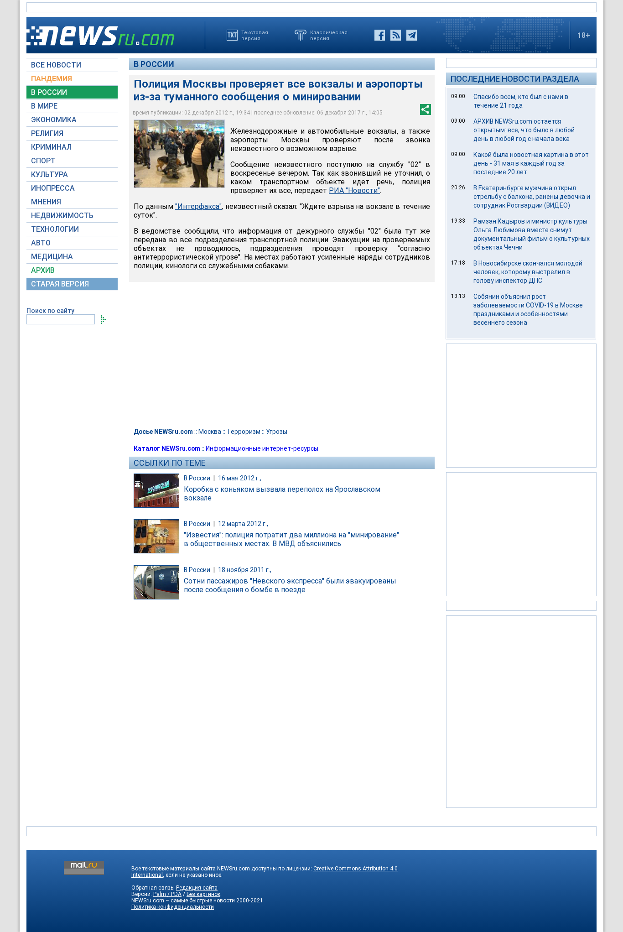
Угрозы (276, 431)
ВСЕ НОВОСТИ (56, 65)
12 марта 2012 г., (243, 523)
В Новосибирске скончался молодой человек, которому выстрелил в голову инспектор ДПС (527, 272)
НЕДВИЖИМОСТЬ (62, 215)
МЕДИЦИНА (52, 256)
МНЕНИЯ (46, 202)
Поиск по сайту (50, 310)
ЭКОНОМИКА (54, 119)
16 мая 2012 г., (239, 478)
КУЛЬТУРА (49, 174)
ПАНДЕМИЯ (51, 78)
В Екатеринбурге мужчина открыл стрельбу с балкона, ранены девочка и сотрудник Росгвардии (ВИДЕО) (531, 196)
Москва (209, 431)
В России (154, 64)
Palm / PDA (167, 894)
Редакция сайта (197, 888)
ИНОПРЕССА (53, 188)
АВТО (41, 243)
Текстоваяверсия (254, 35)
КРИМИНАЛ (51, 147)
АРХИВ (43, 270)
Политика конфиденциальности (172, 907)
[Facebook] (379, 35)
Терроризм (243, 431)
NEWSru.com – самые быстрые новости (183, 900)
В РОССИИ (49, 92)
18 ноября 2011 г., (244, 569)
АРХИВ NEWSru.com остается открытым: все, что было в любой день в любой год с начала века (524, 130)
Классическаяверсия (329, 35)
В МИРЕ (44, 106)
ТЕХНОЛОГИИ (55, 229)
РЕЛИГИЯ (47, 133)
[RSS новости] (395, 35)
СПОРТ (43, 160)
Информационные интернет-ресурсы (262, 448)
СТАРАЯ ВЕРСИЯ (60, 284)
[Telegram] (411, 35)
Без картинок (203, 894)
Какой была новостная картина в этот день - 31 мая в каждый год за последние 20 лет (531, 163)
